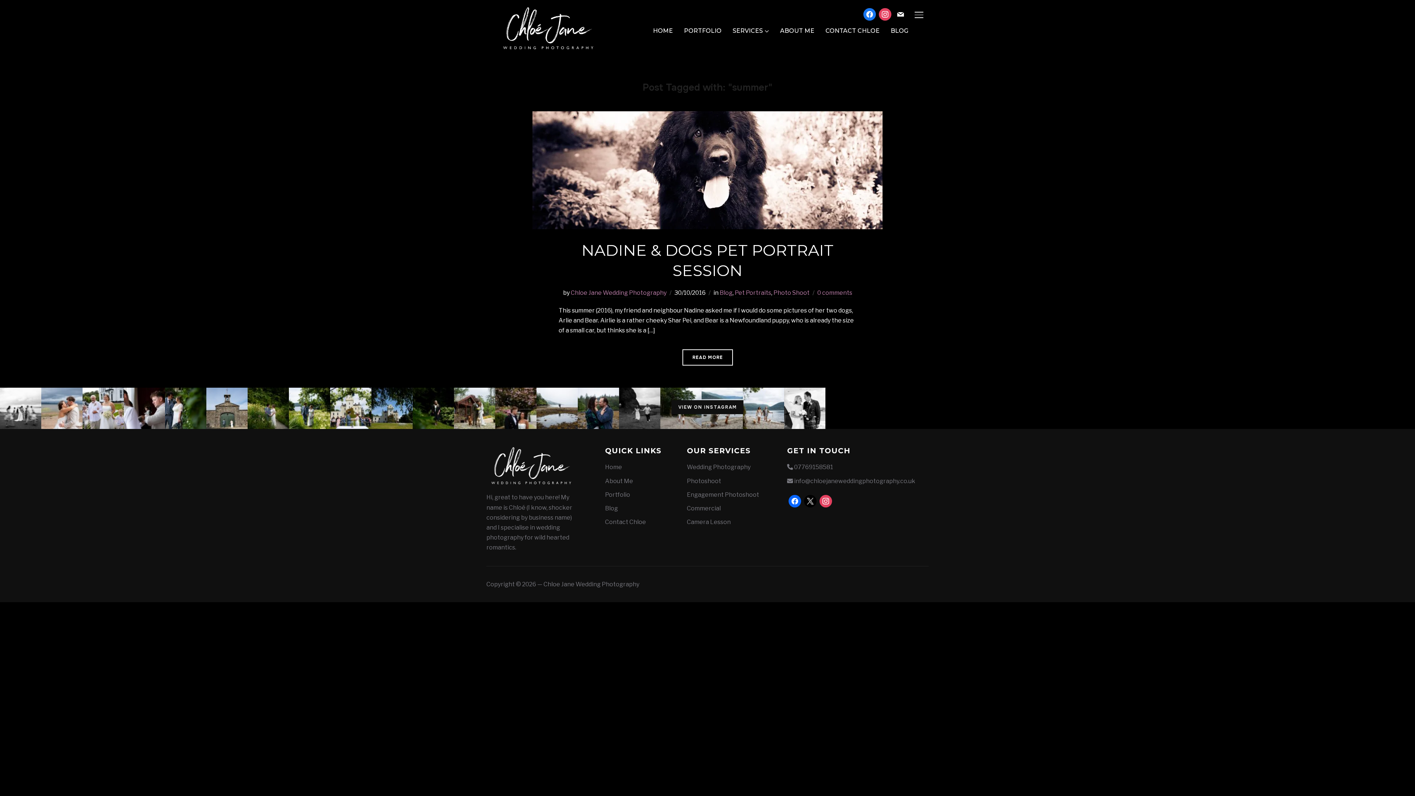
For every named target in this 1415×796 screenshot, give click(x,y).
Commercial (704, 508)
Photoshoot (704, 481)
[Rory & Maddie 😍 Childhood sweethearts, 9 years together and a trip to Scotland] (639, 408)
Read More (707, 357)
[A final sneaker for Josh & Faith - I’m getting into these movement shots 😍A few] (20, 408)
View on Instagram (707, 407)
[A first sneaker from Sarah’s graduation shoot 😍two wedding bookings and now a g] (433, 408)
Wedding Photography (719, 467)
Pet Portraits (753, 292)
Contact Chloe (852, 30)
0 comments (834, 292)
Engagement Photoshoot (723, 494)
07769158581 (813, 467)
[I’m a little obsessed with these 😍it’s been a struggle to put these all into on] (309, 408)
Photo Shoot (791, 292)
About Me (797, 30)
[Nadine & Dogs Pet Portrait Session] (707, 116)
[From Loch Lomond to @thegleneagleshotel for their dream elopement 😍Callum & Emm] (516, 408)
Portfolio (703, 30)
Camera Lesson (709, 522)
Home (663, 30)
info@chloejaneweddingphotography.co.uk (854, 481)
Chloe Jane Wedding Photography (619, 292)
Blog (899, 30)
